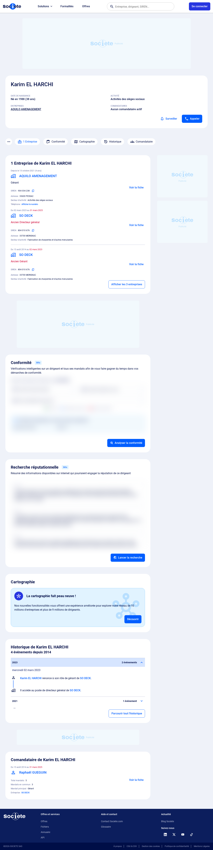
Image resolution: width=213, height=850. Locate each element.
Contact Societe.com (112, 821)
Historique (115, 141)
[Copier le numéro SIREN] (33, 190)
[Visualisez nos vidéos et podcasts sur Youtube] (183, 834)
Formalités (66, 6)
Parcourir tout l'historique (126, 713)
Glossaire (106, 826)
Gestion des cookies (151, 846)
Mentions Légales (202, 846)
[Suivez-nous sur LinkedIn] (165, 834)
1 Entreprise (30, 141)
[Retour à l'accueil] (14, 816)
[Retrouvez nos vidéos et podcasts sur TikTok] (191, 834)
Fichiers (45, 826)
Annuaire (45, 832)
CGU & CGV (132, 846)
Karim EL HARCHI (31, 678)
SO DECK (85, 678)
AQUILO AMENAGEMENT (26, 109)
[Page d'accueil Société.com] (12, 6)
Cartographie (87, 141)
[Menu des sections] (8, 141)
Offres (86, 6)
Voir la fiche (136, 187)
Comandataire (144, 141)
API (42, 837)
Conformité (58, 141)
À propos (117, 846)
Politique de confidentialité (177, 846)
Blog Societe (167, 821)
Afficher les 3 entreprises (126, 284)
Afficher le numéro (30, 204)
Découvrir (133, 619)
